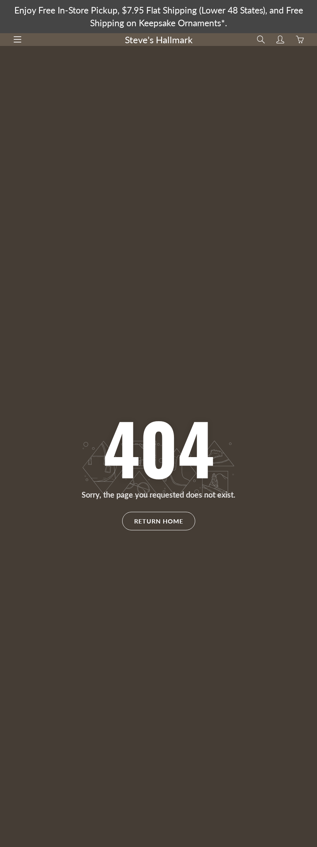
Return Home (158, 521)
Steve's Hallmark (159, 39)
